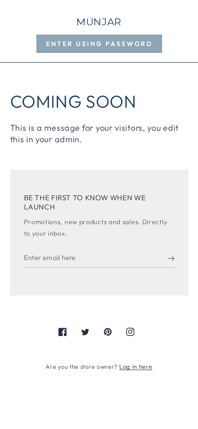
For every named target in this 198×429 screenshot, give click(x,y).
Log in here (135, 366)
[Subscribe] (171, 259)
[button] (99, 44)
